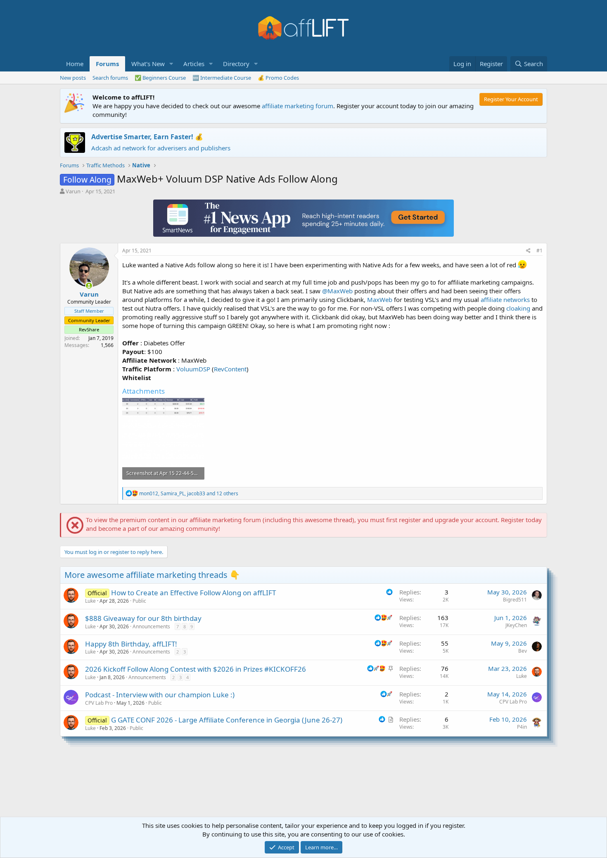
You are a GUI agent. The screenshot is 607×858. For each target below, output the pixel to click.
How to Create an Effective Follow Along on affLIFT (193, 592)
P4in (522, 726)
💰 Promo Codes (278, 77)
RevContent (230, 369)
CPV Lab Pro (99, 702)
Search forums (110, 77)
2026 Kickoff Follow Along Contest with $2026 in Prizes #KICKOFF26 (195, 669)
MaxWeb (379, 299)
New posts (73, 77)
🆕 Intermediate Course (221, 77)
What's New (148, 63)
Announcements (151, 626)
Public (139, 600)
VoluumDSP (193, 369)
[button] (171, 63)
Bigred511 (515, 599)
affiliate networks (505, 299)
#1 (539, 250)
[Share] (528, 251)
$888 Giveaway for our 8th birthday (143, 618)
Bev (522, 650)
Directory (236, 63)
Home (74, 63)
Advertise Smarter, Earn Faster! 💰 (147, 136)
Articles (193, 63)
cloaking (518, 308)
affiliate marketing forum (297, 106)
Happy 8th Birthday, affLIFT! (131, 644)
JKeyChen (516, 625)
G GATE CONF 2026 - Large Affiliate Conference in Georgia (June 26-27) (226, 720)
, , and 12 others (188, 493)
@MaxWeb (337, 291)
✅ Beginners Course (160, 77)
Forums (107, 63)
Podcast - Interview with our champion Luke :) (160, 694)
